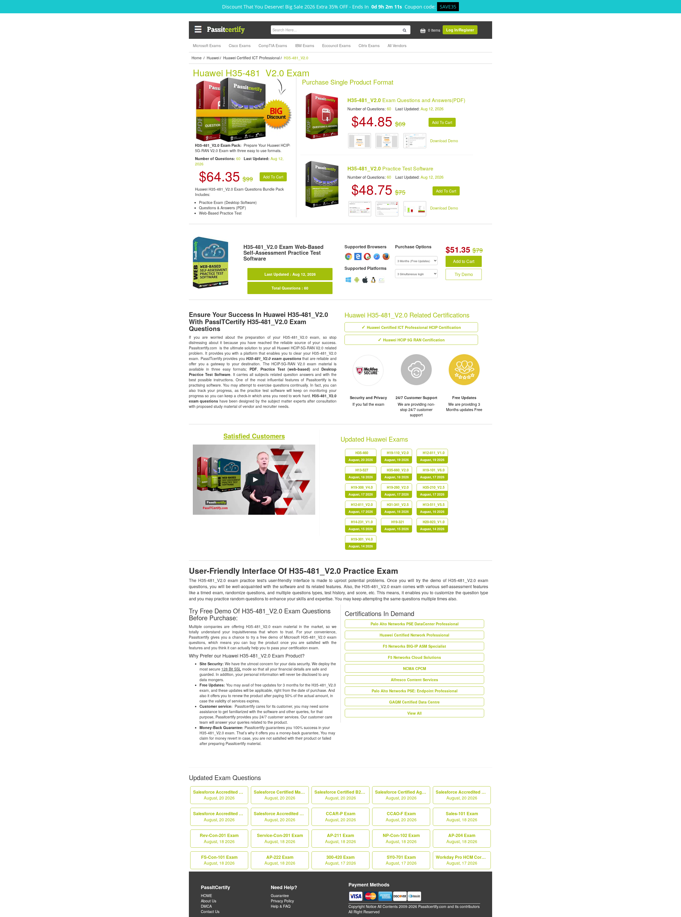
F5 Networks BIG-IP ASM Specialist (414, 646)
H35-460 (360, 456)
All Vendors (397, 45)
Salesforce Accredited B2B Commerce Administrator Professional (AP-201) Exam (220, 816)
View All (414, 713)
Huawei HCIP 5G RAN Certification (414, 339)
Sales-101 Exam (462, 816)
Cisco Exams (240, 45)
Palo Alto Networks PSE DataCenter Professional (415, 623)
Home (197, 57)
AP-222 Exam (279, 860)
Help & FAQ (280, 906)
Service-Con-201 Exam (280, 838)
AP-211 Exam (340, 838)
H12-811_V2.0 (360, 508)
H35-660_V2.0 (396, 473)
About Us (208, 900)
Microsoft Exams (207, 45)
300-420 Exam (340, 860)
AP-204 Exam (461, 838)
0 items (433, 30)
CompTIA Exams (273, 45)
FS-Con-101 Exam (219, 860)
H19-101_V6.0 (432, 473)
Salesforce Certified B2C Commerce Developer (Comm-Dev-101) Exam (341, 795)
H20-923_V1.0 (432, 525)
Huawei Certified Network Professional (414, 635)
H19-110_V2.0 (396, 456)
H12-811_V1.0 (432, 456)
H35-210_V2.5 (432, 491)
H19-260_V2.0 (396, 491)
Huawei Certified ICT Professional (251, 57)
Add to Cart (463, 261)
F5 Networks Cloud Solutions (414, 657)
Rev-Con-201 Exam (219, 838)
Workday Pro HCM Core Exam (463, 860)
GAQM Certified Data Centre (414, 702)
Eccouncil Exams (336, 45)
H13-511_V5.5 (432, 508)
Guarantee (280, 895)
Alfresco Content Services (414, 679)
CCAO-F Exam (401, 816)
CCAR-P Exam (340, 816)
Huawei (213, 57)
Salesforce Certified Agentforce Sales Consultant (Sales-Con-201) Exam (402, 795)
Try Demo (464, 274)
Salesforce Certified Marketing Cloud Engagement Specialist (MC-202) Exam (281, 795)
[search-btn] (403, 29)
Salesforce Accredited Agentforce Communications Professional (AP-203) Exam (463, 795)
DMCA (206, 906)
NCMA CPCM (414, 668)
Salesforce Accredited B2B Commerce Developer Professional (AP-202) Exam (281, 816)
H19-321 (396, 525)
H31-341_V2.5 (396, 508)
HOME (206, 895)
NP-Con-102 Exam (401, 838)
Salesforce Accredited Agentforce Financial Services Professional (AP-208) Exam (220, 795)
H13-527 (360, 473)
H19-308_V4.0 (360, 491)
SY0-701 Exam (401, 860)
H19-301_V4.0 (360, 542)
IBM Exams (304, 45)
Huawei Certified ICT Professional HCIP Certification (414, 327)
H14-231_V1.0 (360, 525)
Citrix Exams (369, 45)
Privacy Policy (282, 900)
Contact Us (210, 911)
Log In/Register (460, 29)
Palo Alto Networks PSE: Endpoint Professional (415, 690)
